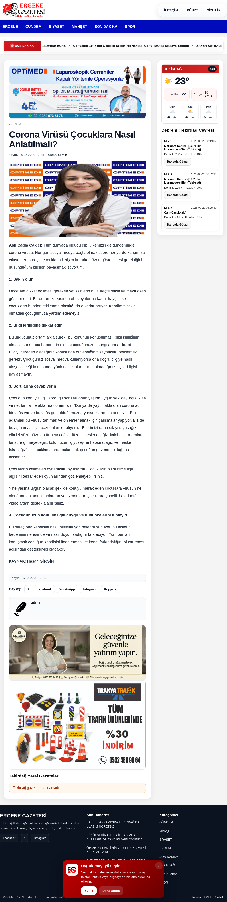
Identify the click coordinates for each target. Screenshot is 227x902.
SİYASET (56, 27)
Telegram (89, 589)
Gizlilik (219, 897)
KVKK (208, 897)
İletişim (196, 897)
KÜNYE (192, 10)
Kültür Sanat (168, 874)
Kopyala (110, 589)
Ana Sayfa (15, 124)
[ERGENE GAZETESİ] (24, 10)
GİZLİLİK (214, 10)
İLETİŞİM (171, 10)
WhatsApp (67, 589)
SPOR (130, 27)
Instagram (39, 838)
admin (36, 602)
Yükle (89, 890)
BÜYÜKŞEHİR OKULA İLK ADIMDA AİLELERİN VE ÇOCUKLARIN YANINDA (114, 837)
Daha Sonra (111, 890)
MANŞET (79, 27)
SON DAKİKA (106, 27)
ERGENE (10, 27)
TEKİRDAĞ (167, 865)
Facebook (44, 589)
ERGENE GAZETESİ (23, 815)
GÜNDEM (33, 27)
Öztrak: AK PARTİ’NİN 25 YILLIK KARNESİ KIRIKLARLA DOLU (116, 850)
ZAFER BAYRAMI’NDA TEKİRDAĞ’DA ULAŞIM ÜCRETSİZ (112, 824)
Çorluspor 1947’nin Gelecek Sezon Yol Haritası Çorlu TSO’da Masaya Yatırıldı (110, 45)
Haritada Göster (177, 161)
